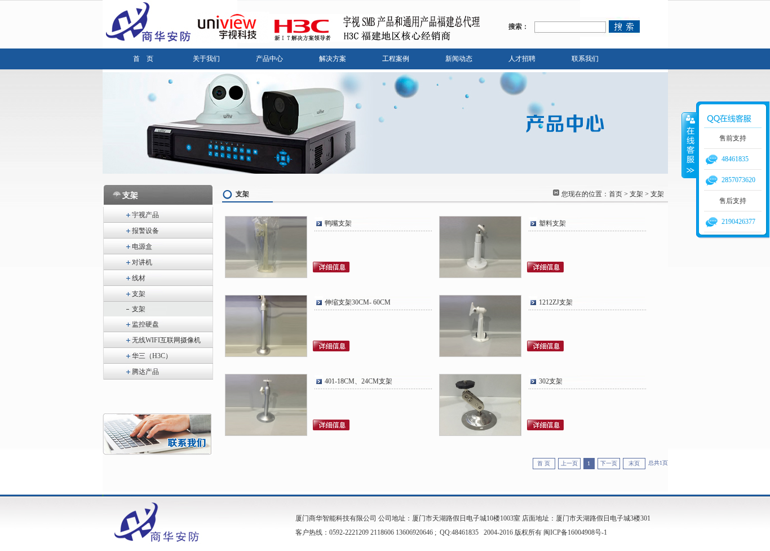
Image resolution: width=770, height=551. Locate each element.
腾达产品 (145, 372)
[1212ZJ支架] (480, 355)
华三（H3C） (152, 356)
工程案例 (395, 59)
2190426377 (738, 222)
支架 (138, 294)
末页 (634, 463)
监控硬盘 (145, 324)
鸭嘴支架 (338, 223)
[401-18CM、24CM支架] (266, 434)
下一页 (608, 463)
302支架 (551, 381)
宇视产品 (145, 215)
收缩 (689, 145)
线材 (138, 278)
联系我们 (585, 59)
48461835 (735, 159)
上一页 (569, 463)
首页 (615, 194)
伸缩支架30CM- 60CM (359, 302)
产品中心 (269, 59)
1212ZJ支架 (556, 302)
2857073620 (738, 180)
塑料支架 (552, 223)
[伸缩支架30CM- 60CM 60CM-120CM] (266, 355)
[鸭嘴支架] (266, 276)
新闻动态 (458, 59)
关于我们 (206, 59)
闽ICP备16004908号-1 (575, 532)
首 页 (143, 59)
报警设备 (145, 231)
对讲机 (142, 262)
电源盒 (142, 246)
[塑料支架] (480, 276)
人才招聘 (522, 59)
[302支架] (480, 434)
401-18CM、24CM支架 (358, 381)
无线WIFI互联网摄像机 (166, 340)
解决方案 (332, 59)
